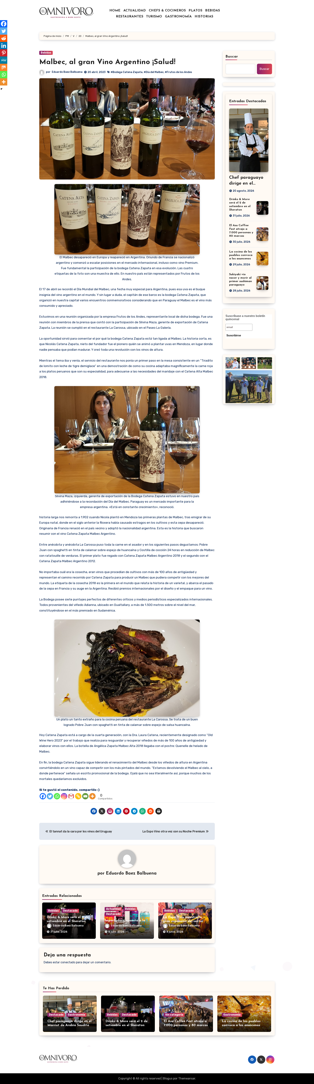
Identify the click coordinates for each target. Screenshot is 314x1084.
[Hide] (1, 88)
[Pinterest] (3, 52)
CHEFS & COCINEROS (167, 10)
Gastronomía (76, 1014)
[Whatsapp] (57, 796)
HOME (114, 10)
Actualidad (113, 908)
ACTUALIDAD (134, 10)
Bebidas (46, 52)
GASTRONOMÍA (178, 16)
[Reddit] (3, 38)
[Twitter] (50, 796)
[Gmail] (71, 796)
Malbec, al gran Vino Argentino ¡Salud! (107, 62)
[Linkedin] (3, 45)
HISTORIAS (204, 16)
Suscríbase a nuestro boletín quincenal (245, 317)
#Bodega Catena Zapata (126, 72)
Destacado (70, 910)
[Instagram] (64, 796)
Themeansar (186, 1078)
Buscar (232, 56)
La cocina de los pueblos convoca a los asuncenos (240, 255)
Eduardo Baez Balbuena (67, 72)
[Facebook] (43, 796)
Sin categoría (174, 1014)
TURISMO (154, 16)
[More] (92, 796)
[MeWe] (3, 60)
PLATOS (195, 10)
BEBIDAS (212, 10)
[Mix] (3, 67)
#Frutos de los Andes (178, 72)
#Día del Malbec (154, 72)
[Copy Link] (78, 796)
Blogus (167, 1078)
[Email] (85, 796)
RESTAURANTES (129, 16)
